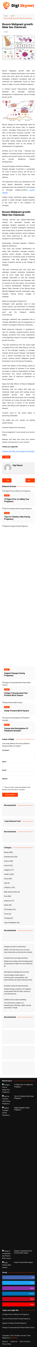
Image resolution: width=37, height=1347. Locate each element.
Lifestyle (7, 887)
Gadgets (7, 870)
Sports (6, 905)
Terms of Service (25, 1341)
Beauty (6, 852)
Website (4, 778)
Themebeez (14, 1338)
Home (6, 879)
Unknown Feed (15, 821)
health (7, 457)
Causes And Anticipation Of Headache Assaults (16, 729)
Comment (6, 750)
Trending (7, 918)
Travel (6, 914)
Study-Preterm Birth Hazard (16, 711)
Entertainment (8, 857)
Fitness (6, 861)
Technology (8, 909)
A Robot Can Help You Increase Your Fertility (18, 451)
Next (28, 480)
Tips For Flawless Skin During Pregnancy (16, 1318)
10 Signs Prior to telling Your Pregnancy (15, 1314)
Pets (5, 896)
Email (4, 770)
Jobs (5, 883)
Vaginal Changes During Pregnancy (14, 1323)
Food (6, 865)
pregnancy (7, 900)
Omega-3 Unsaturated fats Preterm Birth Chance (16, 694)
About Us (5, 1341)
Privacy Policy (6, 1344)
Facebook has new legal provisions (16, 958)
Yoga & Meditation (10, 922)
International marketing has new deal (16, 972)
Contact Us (13, 1341)
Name (4, 761)
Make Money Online (11, 892)
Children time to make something (15, 999)
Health (6, 32)
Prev (8, 480)
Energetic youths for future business (16, 986)
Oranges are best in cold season (15, 946)
